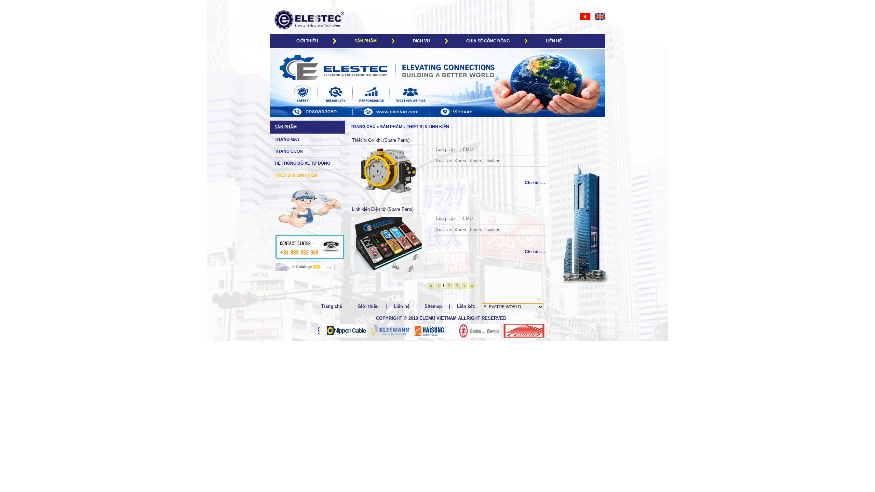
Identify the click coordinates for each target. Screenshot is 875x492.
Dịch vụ (421, 41)
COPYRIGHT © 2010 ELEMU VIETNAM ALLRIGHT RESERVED (441, 318)
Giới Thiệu (307, 41)
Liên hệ (554, 41)
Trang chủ (362, 126)
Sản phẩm (365, 41)
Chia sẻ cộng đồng (488, 41)
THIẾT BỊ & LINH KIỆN (428, 126)
